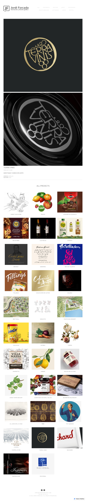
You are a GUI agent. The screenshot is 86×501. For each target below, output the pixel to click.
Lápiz (63, 7)
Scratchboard (44, 10)
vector (55, 7)
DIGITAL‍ (71, 10)
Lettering (55, 10)
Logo (64, 10)
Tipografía (71, 7)
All (38, 7)
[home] (16, 9)
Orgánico (46, 7)
